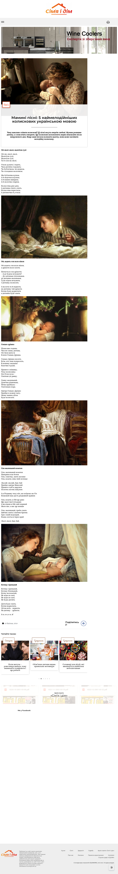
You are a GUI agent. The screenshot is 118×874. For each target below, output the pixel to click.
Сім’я (71, 850)
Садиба (90, 850)
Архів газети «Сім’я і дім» (106, 850)
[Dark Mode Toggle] (111, 867)
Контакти (111, 855)
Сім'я (6, 104)
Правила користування (96, 855)
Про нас (70, 855)
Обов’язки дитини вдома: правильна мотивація (15, 665)
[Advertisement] (19, 775)
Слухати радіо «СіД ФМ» (106, 857)
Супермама (9, 640)
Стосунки (67, 640)
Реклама (81, 855)
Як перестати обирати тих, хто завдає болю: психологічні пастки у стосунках (73, 667)
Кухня (63, 850)
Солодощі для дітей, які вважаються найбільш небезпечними (44, 666)
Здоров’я (81, 850)
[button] (83, 623)
